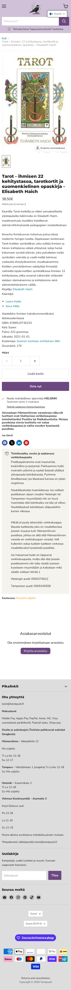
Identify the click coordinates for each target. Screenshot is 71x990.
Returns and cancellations (35, 978)
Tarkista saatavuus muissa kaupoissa (26, 407)
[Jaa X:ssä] (12, 443)
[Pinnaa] (26, 443)
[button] (57, 14)
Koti (4, 38)
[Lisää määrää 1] (35, 361)
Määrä (5, 352)
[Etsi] (64, 21)
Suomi (33, 913)
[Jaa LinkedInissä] (19, 443)
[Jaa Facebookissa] (5, 443)
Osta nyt (35, 386)
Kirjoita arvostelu (35, 651)
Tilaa (54, 875)
